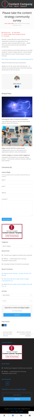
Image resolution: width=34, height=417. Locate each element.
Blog (9, 23)
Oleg (5, 273)
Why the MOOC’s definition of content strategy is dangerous (23, 334)
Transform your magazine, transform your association (18, 255)
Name (4, 180)
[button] (31, 4)
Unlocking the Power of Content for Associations (15, 119)
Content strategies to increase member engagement (16, 155)
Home (6, 23)
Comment (5, 199)
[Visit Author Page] (17, 78)
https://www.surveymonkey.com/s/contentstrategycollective (17, 59)
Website (4, 192)
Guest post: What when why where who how (7, 334)
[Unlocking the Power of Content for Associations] (17, 107)
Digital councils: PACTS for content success (13, 148)
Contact (21, 411)
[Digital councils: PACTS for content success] (17, 135)
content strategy (7, 34)
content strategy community (18, 34)
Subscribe (17, 315)
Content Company (13, 408)
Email (4, 186)
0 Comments (6, 36)
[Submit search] (30, 301)
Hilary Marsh (17, 32)
